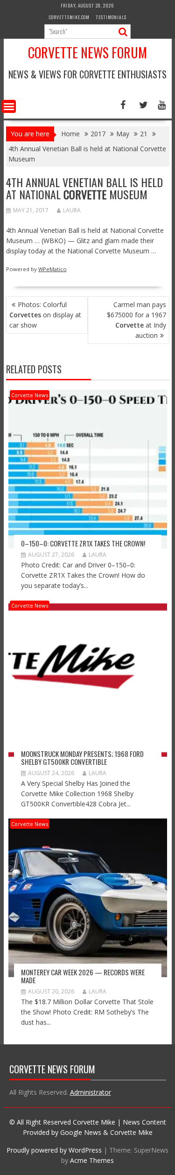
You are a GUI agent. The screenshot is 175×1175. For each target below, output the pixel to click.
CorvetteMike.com (69, 17)
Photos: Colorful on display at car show (45, 314)
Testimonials (111, 17)
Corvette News (29, 395)
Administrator (90, 1092)
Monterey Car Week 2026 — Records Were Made (83, 976)
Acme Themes (92, 1160)
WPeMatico (52, 269)
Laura (72, 210)
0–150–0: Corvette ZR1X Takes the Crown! (83, 543)
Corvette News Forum (87, 52)
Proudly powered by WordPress (54, 1150)
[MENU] (9, 106)
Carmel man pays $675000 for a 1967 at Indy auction (136, 320)
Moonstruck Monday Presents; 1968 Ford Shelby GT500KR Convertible (82, 757)
